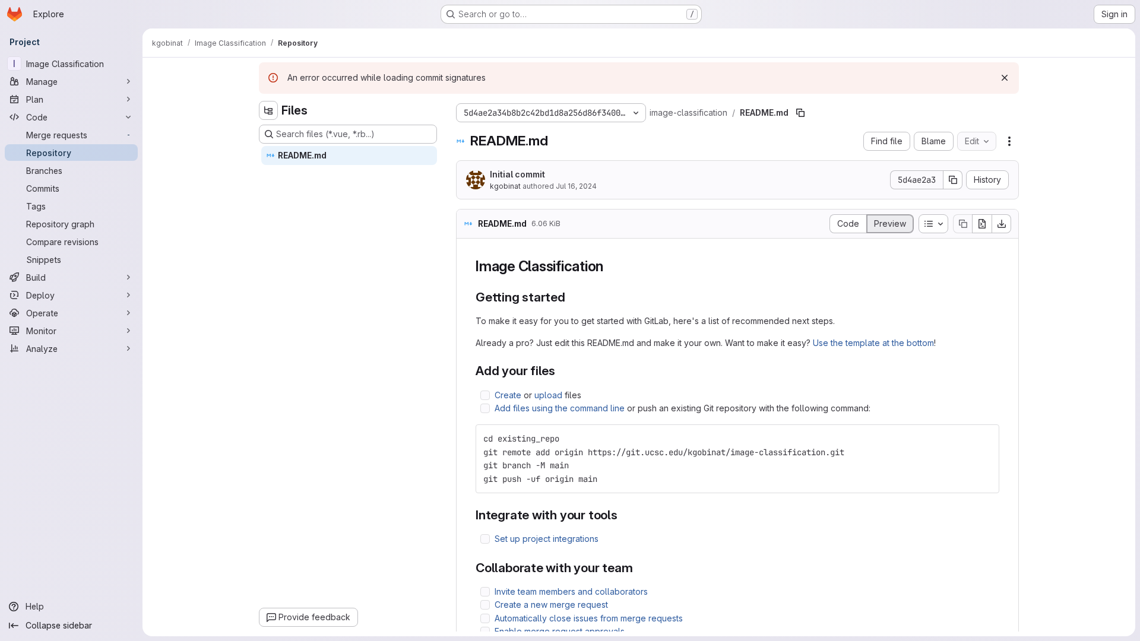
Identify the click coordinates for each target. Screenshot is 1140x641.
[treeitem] (349, 155)
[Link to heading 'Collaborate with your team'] (640, 567)
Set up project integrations (546, 539)
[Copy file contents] (962, 223)
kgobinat (505, 186)
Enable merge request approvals (560, 631)
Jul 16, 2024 (576, 186)
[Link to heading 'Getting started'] (572, 297)
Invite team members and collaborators (571, 591)
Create (508, 395)
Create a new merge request (551, 604)
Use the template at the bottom (873, 343)
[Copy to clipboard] (985, 438)
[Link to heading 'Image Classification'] (611, 266)
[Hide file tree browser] (268, 110)
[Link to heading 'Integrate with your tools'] (624, 514)
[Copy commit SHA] (952, 179)
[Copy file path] (800, 112)
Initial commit (517, 174)
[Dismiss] (1005, 78)
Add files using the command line (560, 408)
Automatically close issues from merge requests (589, 618)
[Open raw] (982, 223)
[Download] (1001, 223)
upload (548, 395)
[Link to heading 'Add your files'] (562, 370)
